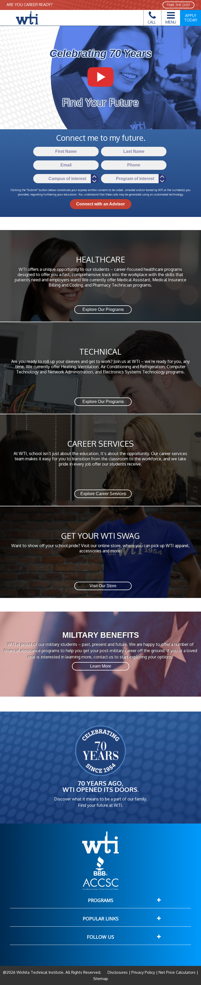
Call (152, 22)
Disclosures (118, 972)
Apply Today (190, 18)
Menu (170, 22)
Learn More (100, 666)
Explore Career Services (103, 493)
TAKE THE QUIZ (178, 5)
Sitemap (100, 978)
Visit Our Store (103, 586)
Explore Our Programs (103, 309)
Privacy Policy (143, 972)
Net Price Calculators (177, 972)
